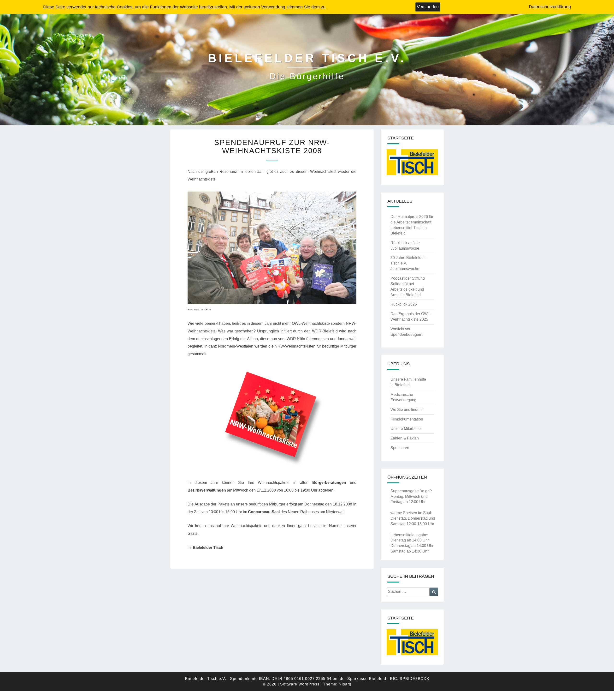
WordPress (308, 684)
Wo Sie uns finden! (406, 410)
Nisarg (345, 684)
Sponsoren (399, 448)
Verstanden (428, 6)
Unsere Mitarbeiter (406, 429)
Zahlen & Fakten (404, 438)
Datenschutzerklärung (550, 6)
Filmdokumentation (406, 419)
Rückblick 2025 (403, 304)
